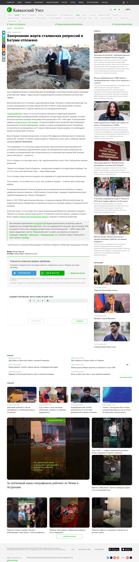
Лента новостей (18, 28)
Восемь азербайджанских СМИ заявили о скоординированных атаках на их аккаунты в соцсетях (112, 80)
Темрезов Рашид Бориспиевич (106, 290)
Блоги (72, 2)
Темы (19, 2)
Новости (10, 2)
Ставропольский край (106, 18)
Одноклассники (47, 235)
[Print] (3, 60)
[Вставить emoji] (48, 300)
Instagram (23, 235)
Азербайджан (32, 15)
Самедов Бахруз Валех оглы (105, 347)
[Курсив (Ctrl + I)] (34, 300)
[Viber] (3, 43)
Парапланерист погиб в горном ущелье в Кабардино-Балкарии (33, 367)
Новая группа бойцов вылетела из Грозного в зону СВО (93, 367)
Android (38, 223)
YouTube (25, 238)
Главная (9, 28)
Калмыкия (115, 15)
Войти (128, 9)
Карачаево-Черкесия (13, 18)
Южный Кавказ (12, 21)
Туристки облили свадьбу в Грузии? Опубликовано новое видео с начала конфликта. (26, 531)
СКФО (96, 18)
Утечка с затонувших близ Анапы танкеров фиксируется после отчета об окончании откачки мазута (117, 409)
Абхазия (10, 15)
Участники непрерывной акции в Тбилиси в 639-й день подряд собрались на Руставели (111, 199)
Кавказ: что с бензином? (17, 24)
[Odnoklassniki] (3, 50)
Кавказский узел (15, 114)
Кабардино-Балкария (104, 15)
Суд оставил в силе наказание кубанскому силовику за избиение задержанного (52, 409)
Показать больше (69, 536)
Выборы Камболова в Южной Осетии (69, 24)
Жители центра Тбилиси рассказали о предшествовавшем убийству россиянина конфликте (110, 239)
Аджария (17, 15)
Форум (64, 2)
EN (131, 2)
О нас (72, 549)
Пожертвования (99, 549)
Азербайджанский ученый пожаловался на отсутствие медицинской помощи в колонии (84, 409)
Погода (105, 2)
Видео (81, 2)
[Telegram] (3, 36)
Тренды (28, 2)
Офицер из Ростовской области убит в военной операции (31, 374)
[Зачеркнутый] (42, 300)
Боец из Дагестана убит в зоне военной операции (90, 374)
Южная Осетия (124, 18)
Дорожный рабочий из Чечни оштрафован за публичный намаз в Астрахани (21, 409)
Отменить (79, 321)
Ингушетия (93, 15)
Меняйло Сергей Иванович (104, 318)
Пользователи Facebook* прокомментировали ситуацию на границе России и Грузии (112, 56)
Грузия (78, 15)
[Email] (3, 56)
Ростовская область (69, 18)
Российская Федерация (55, 18)
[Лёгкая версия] (123, 2)
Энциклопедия (52, 2)
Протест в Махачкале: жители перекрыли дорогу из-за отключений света (111, 488)
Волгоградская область (67, 15)
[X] (3, 46)
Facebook (13, 235)
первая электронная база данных (33, 217)
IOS (44, 223)
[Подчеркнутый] (38, 300)
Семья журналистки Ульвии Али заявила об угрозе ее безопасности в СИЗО (111, 123)
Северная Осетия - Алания (84, 18)
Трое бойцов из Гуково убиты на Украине (87, 360)
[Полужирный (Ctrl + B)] (30, 300)
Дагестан (84, 15)
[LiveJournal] (3, 53)
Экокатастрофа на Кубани (123, 24)
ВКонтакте (34, 235)
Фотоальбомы (93, 2)
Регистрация (36, 321)
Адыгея (24, 15)
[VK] (3, 32)
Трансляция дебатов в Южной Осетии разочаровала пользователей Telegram (109, 163)
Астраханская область (52, 15)
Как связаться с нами (84, 549)
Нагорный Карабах (40, 18)
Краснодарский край (27, 18)
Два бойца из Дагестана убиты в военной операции (29, 360)
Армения (40, 15)
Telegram (34, 229)
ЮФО (19, 21)
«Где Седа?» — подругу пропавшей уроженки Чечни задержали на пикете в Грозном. (110, 451)
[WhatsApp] (3, 39)
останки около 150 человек (26, 122)
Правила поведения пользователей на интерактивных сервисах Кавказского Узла (49, 557)
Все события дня (126, 377)
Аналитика (38, 2)
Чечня (116, 18)
